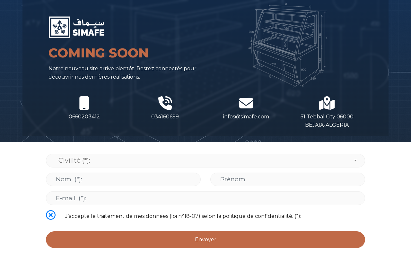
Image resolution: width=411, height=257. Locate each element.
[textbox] (205, 160)
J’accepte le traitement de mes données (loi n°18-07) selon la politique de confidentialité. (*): (183, 216)
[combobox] (205, 160)
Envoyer (205, 239)
